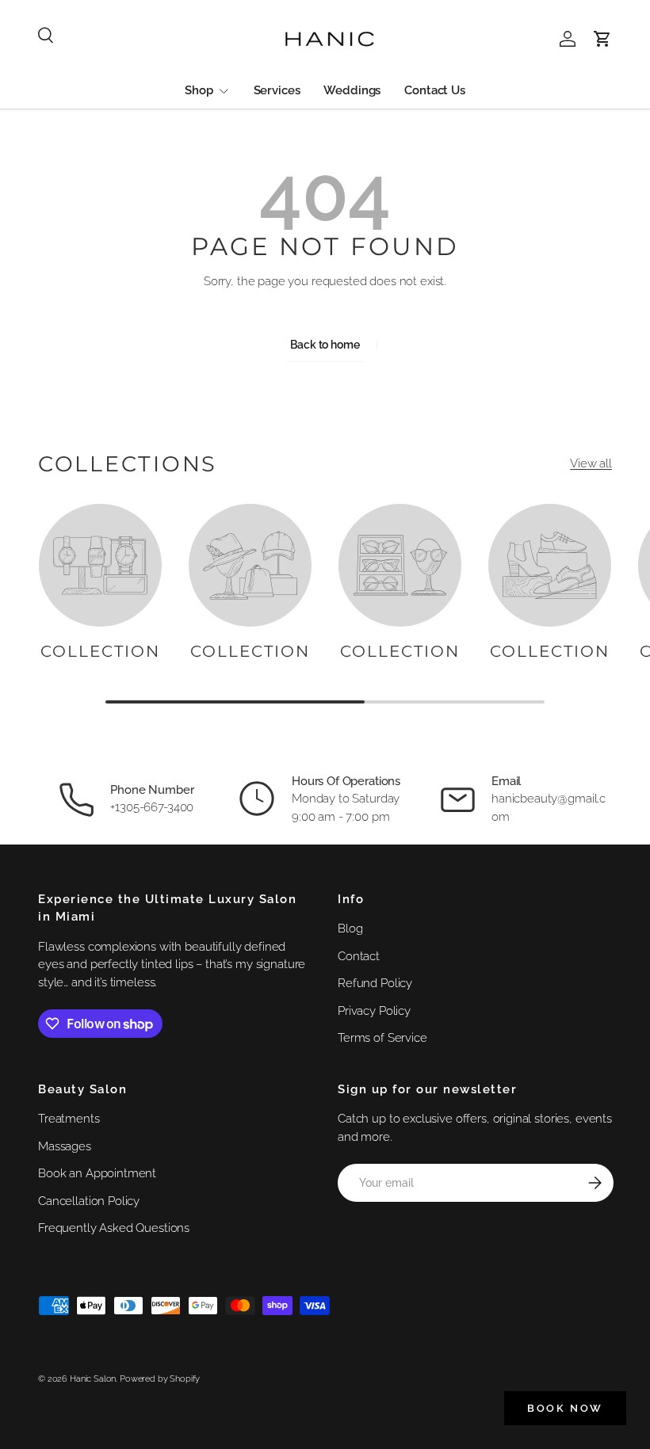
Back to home (324, 344)
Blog (350, 928)
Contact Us (434, 90)
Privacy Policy (374, 1011)
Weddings (351, 90)
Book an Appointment (97, 1173)
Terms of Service (382, 1038)
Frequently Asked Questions (113, 1228)
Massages (64, 1146)
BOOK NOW (565, 1408)
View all (591, 463)
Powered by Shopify (160, 1378)
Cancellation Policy (89, 1201)
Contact (359, 956)
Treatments (69, 1119)
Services (277, 90)
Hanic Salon (93, 1378)
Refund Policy (375, 983)
